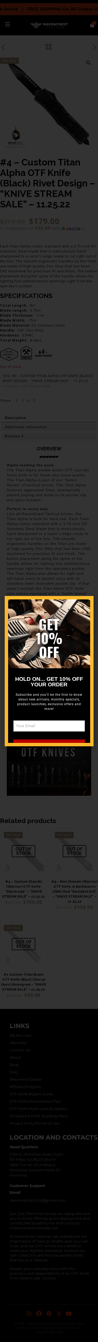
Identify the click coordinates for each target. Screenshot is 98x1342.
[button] (83, 607)
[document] (49, 671)
